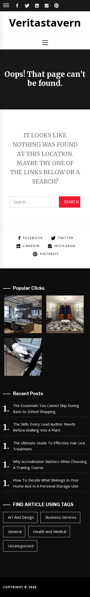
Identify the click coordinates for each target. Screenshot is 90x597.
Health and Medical (49, 531)
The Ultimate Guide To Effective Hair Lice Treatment (49, 445)
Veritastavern (45, 22)
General (15, 531)
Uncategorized (21, 545)
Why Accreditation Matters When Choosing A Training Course (50, 464)
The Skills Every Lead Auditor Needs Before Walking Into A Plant (44, 427)
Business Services (61, 517)
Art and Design (21, 517)
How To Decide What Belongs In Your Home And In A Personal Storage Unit (46, 483)
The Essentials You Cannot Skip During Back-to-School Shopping (46, 408)
